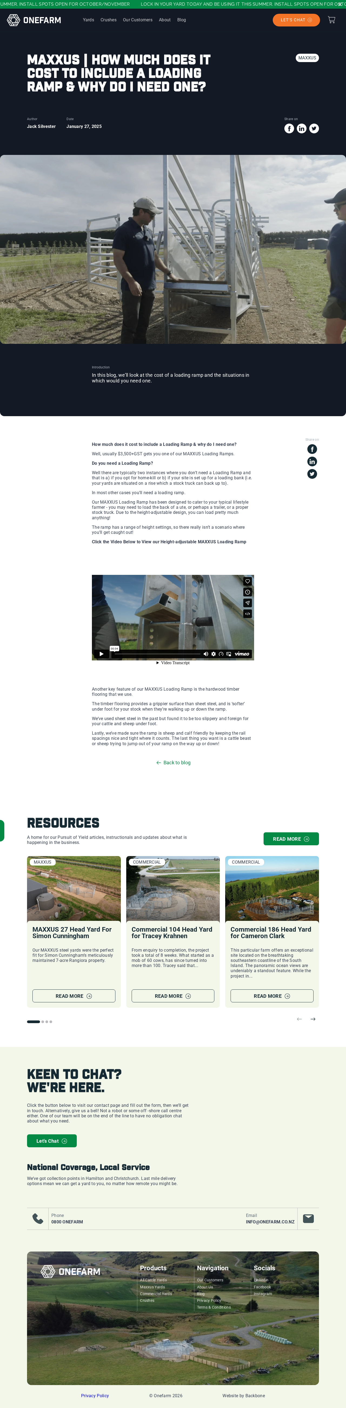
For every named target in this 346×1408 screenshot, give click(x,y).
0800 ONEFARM (67, 1221)
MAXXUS (307, 57)
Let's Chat (47, 1141)
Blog (201, 1294)
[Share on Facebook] (289, 131)
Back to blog (177, 762)
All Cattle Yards (153, 1280)
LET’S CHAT (293, 20)
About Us (205, 1287)
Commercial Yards (156, 1294)
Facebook (262, 1287)
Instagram (263, 1294)
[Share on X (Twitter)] (314, 131)
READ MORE (287, 839)
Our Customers (210, 1280)
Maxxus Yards (152, 1287)
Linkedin (261, 1280)
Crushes (147, 1300)
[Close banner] (340, 4)
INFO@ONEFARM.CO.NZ (270, 1221)
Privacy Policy (209, 1300)
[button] (331, 20)
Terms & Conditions (214, 1307)
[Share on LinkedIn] (302, 131)
